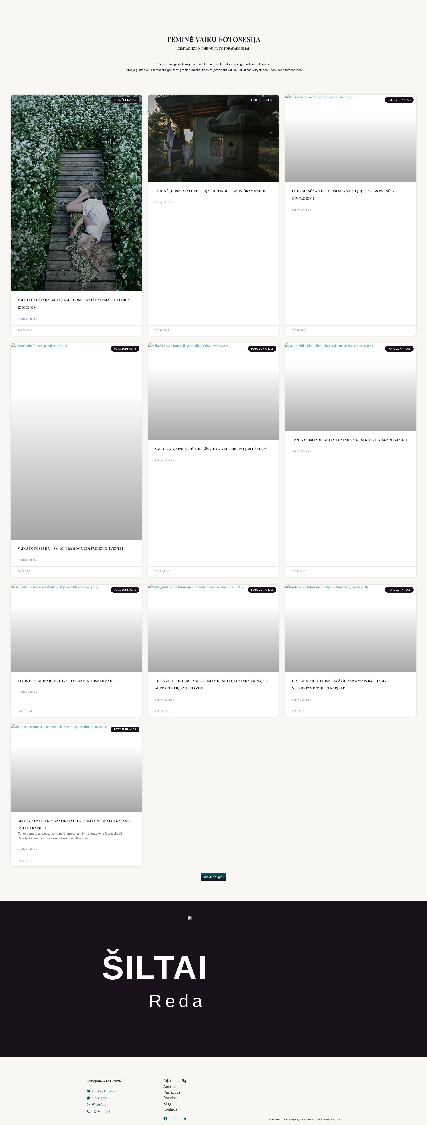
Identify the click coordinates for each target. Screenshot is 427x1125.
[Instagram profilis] (176, 1119)
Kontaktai (284, 15)
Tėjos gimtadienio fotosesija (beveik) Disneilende (66, 681)
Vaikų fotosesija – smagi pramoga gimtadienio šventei (70, 548)
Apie (144, 15)
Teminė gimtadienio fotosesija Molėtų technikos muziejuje (350, 439)
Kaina (263, 15)
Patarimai (244, 15)
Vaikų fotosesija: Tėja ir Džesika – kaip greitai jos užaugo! (211, 449)
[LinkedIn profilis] (185, 1119)
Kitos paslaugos (214, 15)
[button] (213, 877)
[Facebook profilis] (166, 1119)
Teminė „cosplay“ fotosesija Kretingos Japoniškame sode (210, 191)
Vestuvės (185, 15)
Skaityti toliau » (27, 318)
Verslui (162, 15)
